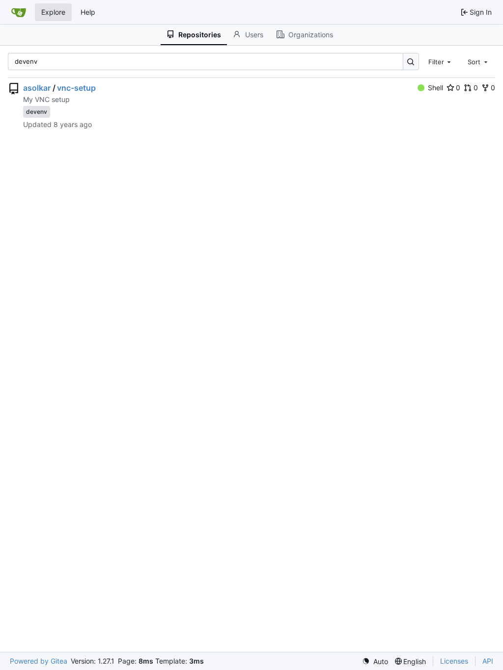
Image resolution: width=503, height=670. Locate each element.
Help (88, 12)
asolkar (37, 88)
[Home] (18, 12)
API (487, 661)
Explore (53, 12)
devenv (36, 111)
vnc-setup (76, 88)
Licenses (454, 661)
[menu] (375, 661)
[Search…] (411, 61)
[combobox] (440, 61)
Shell (435, 87)
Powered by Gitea (38, 661)
